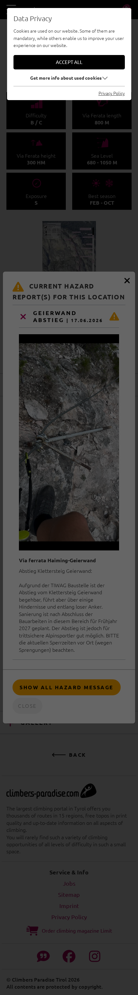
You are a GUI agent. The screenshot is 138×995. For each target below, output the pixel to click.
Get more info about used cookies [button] (66, 78)
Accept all (69, 62)
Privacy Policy (112, 93)
